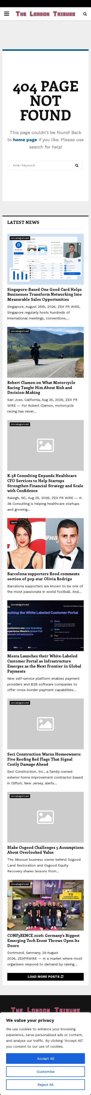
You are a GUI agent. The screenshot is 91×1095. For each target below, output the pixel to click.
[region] (45, 1053)
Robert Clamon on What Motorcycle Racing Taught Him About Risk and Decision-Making (41, 387)
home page (25, 139)
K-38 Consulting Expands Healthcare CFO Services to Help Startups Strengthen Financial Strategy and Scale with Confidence (45, 483)
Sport (14, 522)
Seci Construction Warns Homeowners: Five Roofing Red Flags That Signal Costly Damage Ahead (44, 759)
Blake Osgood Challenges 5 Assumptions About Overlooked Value (45, 850)
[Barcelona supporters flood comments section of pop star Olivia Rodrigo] (45, 543)
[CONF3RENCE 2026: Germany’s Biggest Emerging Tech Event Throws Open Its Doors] (45, 905)
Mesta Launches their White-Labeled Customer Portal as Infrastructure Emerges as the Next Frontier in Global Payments (44, 663)
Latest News (23, 222)
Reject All (45, 1085)
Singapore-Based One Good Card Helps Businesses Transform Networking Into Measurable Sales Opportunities (44, 294)
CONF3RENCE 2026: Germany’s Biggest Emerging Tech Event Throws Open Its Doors (43, 940)
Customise (46, 1071)
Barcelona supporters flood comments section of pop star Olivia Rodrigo (43, 576)
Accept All (45, 1058)
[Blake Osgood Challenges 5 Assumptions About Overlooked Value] (45, 817)
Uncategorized (20, 238)
